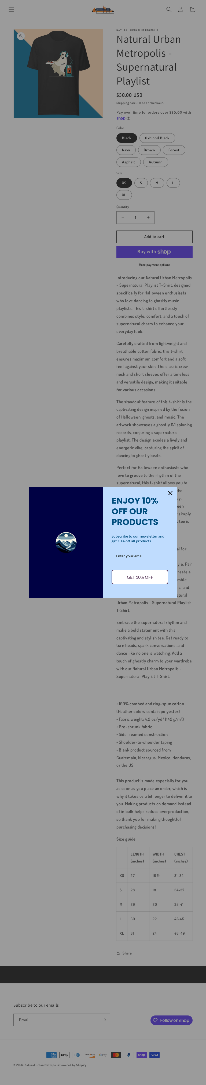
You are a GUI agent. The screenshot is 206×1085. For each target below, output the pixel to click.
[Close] (170, 493)
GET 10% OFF (140, 577)
